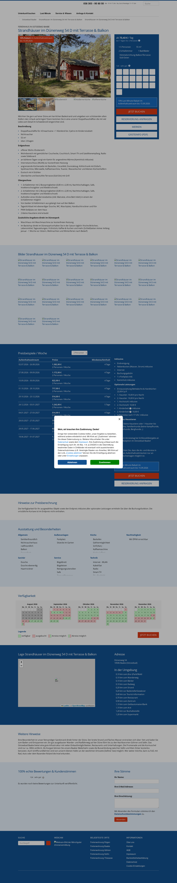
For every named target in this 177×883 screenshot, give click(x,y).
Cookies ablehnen (74, 452)
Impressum (83, 442)
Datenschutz (63, 442)
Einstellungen (73, 455)
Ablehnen (72, 462)
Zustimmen (105, 462)
